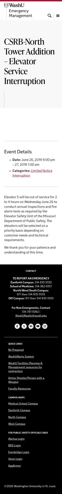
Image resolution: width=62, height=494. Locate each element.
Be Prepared (16, 350)
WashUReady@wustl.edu (31, 316)
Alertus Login (16, 439)
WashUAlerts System (21, 356)
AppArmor (14, 466)
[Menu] (58, 10)
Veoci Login (15, 459)
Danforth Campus (19, 410)
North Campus (17, 417)
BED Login (14, 445)
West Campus (16, 424)
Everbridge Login (18, 452)
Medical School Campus (23, 403)
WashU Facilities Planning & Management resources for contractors (25, 367)
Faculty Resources (19, 389)
